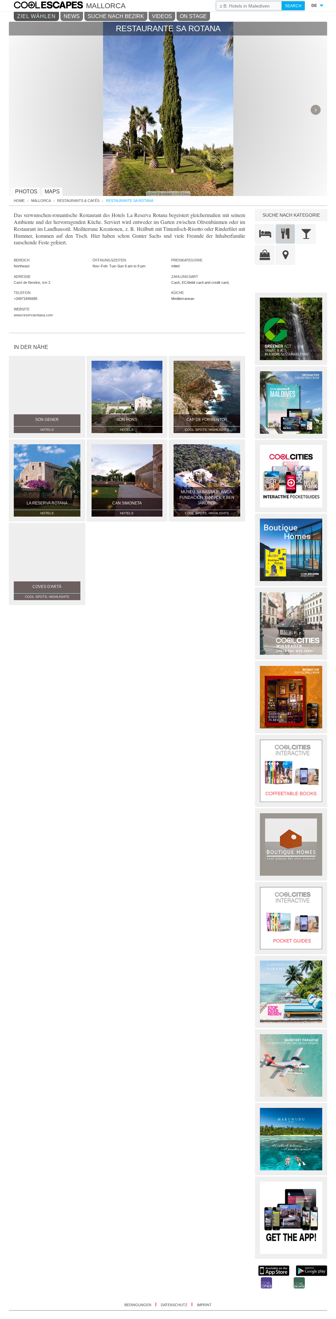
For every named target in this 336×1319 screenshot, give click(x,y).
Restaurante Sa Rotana (129, 201)
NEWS (72, 16)
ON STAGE (193, 16)
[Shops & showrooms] (264, 255)
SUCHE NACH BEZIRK (116, 16)
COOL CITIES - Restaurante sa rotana (55, 6)
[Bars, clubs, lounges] (306, 234)
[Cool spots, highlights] (285, 255)
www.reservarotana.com (33, 315)
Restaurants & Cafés (78, 201)
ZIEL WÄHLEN (36, 16)
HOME (19, 201)
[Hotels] (264, 234)
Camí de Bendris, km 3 (32, 282)
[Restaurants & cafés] (285, 234)
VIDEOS (162, 16)
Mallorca (41, 201)
